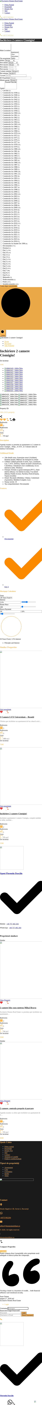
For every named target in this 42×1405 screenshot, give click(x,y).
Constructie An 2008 (11, 205)
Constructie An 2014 (11, 219)
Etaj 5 (7, 266)
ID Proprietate (5, 78)
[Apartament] (15, 53)
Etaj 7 (6, 270)
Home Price (4, 604)
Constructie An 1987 (11, 165)
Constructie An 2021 (11, 234)
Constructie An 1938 (11, 93)
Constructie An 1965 (11, 124)
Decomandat (9, 246)
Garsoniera (8, 1172)
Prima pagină (9, 1147)
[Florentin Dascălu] (11, 82)
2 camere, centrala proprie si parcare (17, 1108)
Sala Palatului (9, 345)
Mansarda (7, 277)
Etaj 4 (7, 264)
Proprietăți (8, 7)
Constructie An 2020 (11, 232)
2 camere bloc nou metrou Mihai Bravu (18, 1008)
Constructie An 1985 (11, 160)
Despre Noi (8, 9)
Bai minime (4, 73)
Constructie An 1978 (11, 144)
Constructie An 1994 (11, 180)
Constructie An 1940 (11, 95)
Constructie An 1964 (11, 122)
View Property (5, 1000)
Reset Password (27, 1315)
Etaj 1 (7, 250)
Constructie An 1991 (11, 174)
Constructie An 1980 (11, 149)
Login (24, 1313)
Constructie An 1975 (11, 138)
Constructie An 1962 (11, 117)
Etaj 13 (6, 257)
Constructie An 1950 (11, 104)
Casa (6, 1170)
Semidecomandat (10, 284)
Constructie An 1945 (11, 102)
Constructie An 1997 (11, 187)
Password (3, 1311)
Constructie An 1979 (11, 147)
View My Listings (6, 932)
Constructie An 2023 (11, 239)
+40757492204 (7, 17)
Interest (2, 600)
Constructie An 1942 (11, 99)
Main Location (5, 50)
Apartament (8, 1168)
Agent (2, 88)
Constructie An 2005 (11, 198)
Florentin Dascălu (7, 1396)
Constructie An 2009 (11, 207)
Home (6, 341)
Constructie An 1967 (11, 129)
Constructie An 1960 (11, 113)
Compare (3, 1251)
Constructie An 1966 (11, 126)
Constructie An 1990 (11, 171)
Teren (6, 1176)
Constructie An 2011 (11, 212)
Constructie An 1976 (11, 140)
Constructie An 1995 (11, 183)
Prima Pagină (9, 5)
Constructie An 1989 (11, 169)
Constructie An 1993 (11, 178)
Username (3, 1308)
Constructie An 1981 (11, 151)
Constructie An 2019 (11, 230)
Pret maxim (4, 65)
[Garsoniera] (15, 56)
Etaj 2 (7, 259)
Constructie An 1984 (11, 158)
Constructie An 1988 (11, 167)
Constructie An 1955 (11, 106)
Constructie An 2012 (11, 214)
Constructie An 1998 (11, 189)
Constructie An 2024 (11, 241)
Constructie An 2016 (11, 223)
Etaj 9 (6, 275)
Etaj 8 (6, 273)
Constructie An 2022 (11, 237)
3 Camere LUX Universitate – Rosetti (17, 717)
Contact (7, 13)
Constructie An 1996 (11, 185)
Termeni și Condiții (11, 1157)
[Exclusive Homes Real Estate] (11, 1)
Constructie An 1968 (11, 131)
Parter (7, 282)
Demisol (7, 248)
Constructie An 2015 (11, 221)
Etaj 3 (7, 261)
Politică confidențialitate (12, 1159)
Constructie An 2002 (11, 194)
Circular (7, 90)
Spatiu (6, 1174)
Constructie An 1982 (11, 153)
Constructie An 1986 (11, 162)
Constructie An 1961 (11, 115)
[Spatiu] (15, 58)
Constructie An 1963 (11, 120)
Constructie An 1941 (11, 97)
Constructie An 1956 (11, 108)
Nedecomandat (9, 279)
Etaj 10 (7, 252)
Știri (5, 11)
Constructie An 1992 (11, 176)
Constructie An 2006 (11, 201)
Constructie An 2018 (11, 228)
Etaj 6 (7, 268)
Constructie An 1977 (11, 142)
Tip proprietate (5, 58)
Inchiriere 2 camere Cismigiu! (13, 813)
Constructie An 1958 (11, 111)
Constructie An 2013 (11, 216)
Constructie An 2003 (11, 196)
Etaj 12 (6, 255)
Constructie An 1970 (11, 133)
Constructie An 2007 (11, 203)
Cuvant (3, 75)
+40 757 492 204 (12, 924)
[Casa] (15, 54)
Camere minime (6, 71)
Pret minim (4, 63)
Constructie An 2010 (11, 210)
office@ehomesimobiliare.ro (10, 1226)
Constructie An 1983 (11, 156)
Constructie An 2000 (11, 192)
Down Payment (5, 609)
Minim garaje (5, 80)
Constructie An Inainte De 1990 (15, 243)
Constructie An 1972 (11, 135)
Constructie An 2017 (11, 225)
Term (2, 596)
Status (2, 60)
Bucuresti (7, 343)
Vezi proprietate (5, 709)
